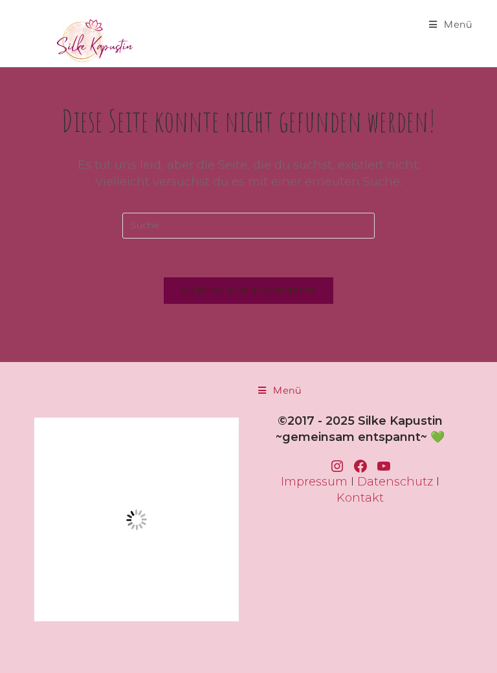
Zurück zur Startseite (248, 290)
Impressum (314, 482)
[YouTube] (384, 466)
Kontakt (360, 498)
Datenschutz (395, 482)
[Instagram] (337, 466)
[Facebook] (360, 466)
